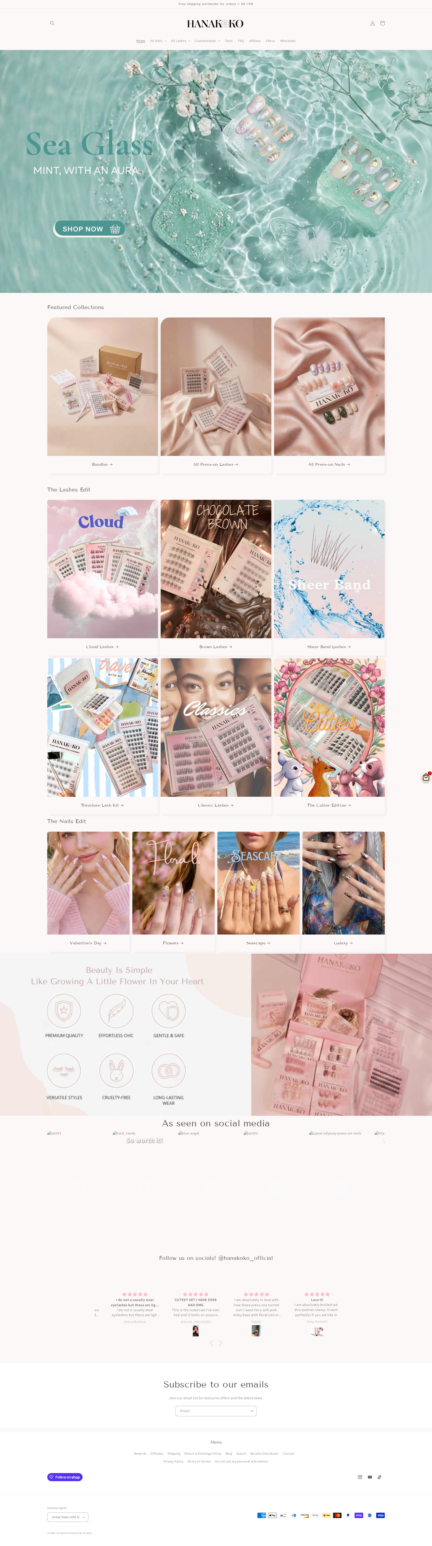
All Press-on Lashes (213, 464)
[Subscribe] (251, 1411)
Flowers (171, 943)
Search (241, 1453)
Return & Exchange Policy (202, 1453)
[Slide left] (55, 395)
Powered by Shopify (80, 1533)
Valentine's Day (86, 943)
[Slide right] (377, 395)
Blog (229, 1453)
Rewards (140, 1453)
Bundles (100, 464)
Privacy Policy (173, 1461)
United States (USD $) (65, 1517)
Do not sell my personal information (241, 1461)
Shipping (174, 1453)
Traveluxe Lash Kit (100, 805)
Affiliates (157, 1453)
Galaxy (341, 943)
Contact (289, 1453)
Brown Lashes (213, 646)
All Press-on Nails (326, 464)
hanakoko (62, 1533)
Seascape (256, 943)
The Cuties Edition (326, 805)
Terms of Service (199, 1461)
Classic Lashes (213, 805)
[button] (52, 23)
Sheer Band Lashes (326, 646)
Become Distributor (264, 1453)
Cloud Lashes (100, 646)
